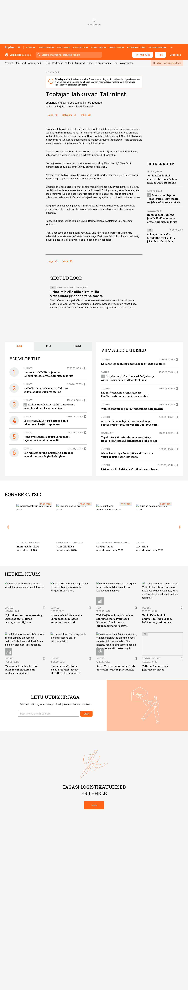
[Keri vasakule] (8, 527)
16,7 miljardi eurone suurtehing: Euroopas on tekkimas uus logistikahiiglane (24, 619)
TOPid (46, 63)
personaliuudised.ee (157, 47)
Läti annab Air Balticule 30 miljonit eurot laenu (129, 469)
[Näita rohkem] (171, 47)
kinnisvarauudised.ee (136, 47)
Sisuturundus (103, 63)
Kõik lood (20, 63)
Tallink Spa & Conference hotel (114, 542)
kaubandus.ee (63, 47)
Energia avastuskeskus (69, 542)
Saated (105, 372)
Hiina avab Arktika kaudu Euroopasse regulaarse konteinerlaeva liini (66, 619)
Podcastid (57, 63)
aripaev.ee (30, 47)
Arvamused (34, 63)
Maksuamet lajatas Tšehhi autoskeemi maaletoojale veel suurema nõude (163, 199)
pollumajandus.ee (80, 47)
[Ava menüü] (19, 47)
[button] (48, 714)
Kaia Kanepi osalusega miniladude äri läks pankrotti (133, 363)
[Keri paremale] (179, 527)
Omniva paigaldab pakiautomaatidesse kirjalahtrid (132, 408)
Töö (115, 63)
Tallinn (140, 542)
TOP (98, 607)
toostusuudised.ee (46, 47)
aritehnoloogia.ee (98, 47)
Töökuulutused (151, 658)
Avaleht (9, 63)
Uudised (28, 368)
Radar (90, 63)
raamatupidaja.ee (116, 47)
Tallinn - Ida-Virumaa (28, 542)
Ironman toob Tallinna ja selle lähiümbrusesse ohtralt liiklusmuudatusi (162, 218)
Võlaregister (126, 63)
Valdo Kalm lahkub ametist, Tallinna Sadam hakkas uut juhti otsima (162, 179)
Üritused (80, 63)
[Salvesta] (85, 368)
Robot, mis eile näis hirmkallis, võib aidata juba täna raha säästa (76, 294)
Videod (69, 63)
